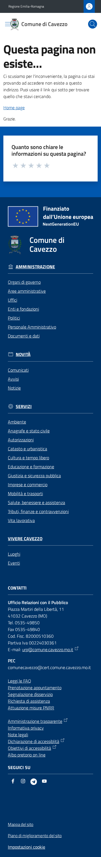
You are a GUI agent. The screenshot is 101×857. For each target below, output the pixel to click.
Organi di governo (24, 282)
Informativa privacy (26, 728)
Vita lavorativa (21, 520)
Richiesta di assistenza (29, 701)
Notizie (14, 388)
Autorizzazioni (21, 439)
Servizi (24, 406)
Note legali (18, 734)
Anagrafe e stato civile (29, 430)
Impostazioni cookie (26, 847)
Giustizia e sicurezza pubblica (34, 475)
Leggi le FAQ (19, 680)
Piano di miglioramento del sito (35, 835)
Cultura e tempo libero (28, 457)
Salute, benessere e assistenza (36, 502)
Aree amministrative (27, 291)
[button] (93, 24)
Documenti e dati (24, 335)
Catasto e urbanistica (27, 448)
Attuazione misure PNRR (31, 707)
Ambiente (17, 421)
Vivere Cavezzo (25, 538)
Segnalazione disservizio (30, 694)
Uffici (12, 300)
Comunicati (18, 370)
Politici (14, 318)
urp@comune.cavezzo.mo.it (47, 649)
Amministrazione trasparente (35, 721)
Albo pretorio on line (26, 754)
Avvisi (13, 379)
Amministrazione (35, 266)
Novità (23, 354)
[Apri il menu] (7, 24)
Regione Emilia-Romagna (26, 6)
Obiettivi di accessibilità (29, 748)
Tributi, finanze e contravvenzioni (38, 511)
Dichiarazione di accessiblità (33, 741)
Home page (14, 107)
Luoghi (14, 554)
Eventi (14, 563)
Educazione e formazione (31, 466)
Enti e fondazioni (23, 309)
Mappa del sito (20, 824)
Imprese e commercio (27, 484)
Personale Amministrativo (32, 326)
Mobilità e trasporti (25, 493)
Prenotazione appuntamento (34, 687)
